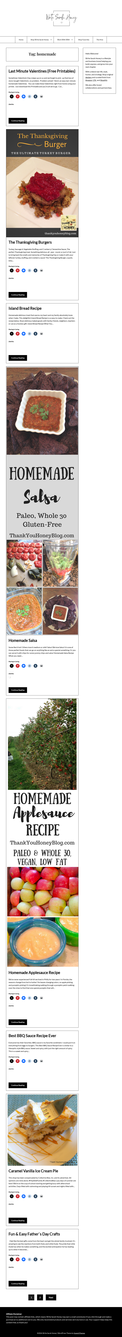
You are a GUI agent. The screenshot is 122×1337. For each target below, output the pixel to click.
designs (88, 77)
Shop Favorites (83, 40)
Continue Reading (17, 121)
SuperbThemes (79, 1333)
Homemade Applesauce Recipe (34, 972)
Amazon (88, 80)
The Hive (100, 40)
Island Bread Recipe (25, 308)
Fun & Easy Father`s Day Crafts (34, 1234)
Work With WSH (63, 40)
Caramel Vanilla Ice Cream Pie (33, 1170)
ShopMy (103, 80)
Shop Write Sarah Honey (40, 40)
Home (21, 40)
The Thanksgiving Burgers (30, 242)
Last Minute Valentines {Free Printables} (42, 71)
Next (51, 1297)
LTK (94, 80)
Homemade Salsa (23, 640)
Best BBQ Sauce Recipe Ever (32, 1035)
